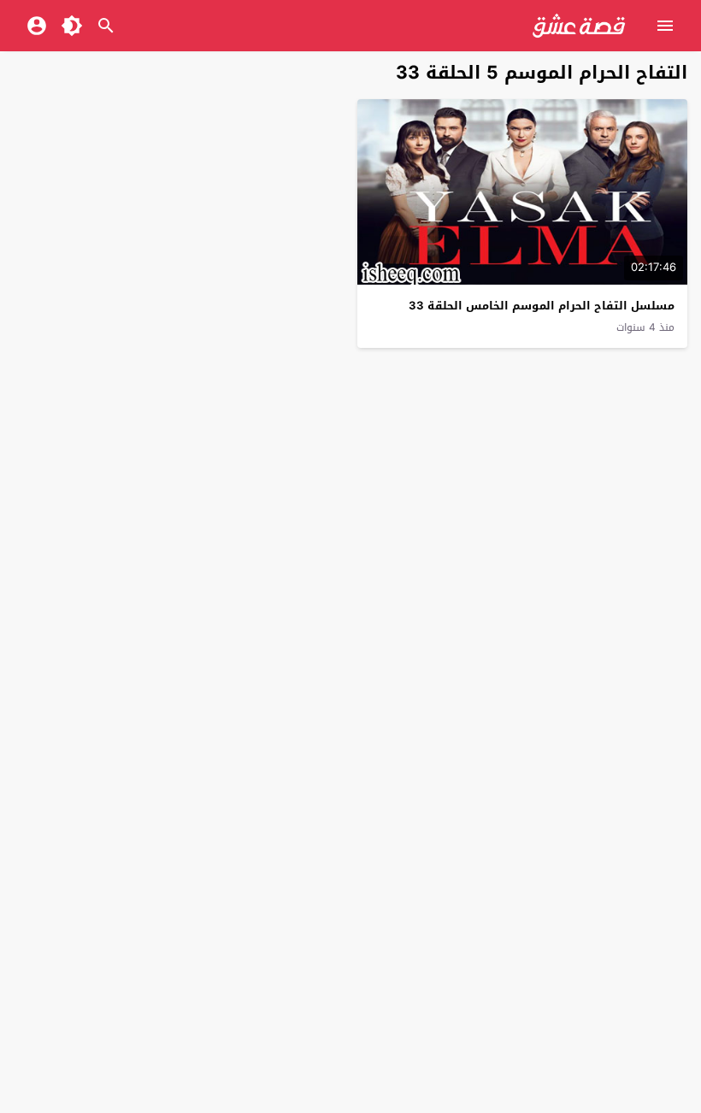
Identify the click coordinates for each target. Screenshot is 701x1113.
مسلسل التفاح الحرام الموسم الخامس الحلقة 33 (541, 305)
